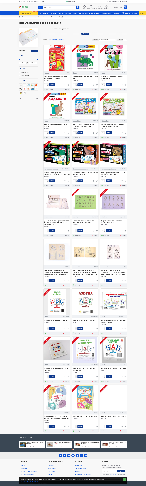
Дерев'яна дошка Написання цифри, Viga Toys (111, 221)
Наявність (23, 69)
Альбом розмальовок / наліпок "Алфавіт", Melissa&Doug (84, 125)
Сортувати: (95, 39)
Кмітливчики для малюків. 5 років (113, 416)
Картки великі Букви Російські (84, 320)
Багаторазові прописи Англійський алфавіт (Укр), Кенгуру (57, 173)
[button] (72, 449)
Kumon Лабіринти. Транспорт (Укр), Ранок (86, 77)
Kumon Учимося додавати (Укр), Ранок (56, 125)
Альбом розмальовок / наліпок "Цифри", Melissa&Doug (112, 125)
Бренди (22, 81)
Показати (120, 39)
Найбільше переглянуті (27, 437)
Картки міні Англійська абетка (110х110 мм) (84, 369)
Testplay (47, 73)
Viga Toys (75, 217)
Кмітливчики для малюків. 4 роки (85, 416)
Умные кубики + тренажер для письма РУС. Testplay (55, 77)
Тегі (20, 98)
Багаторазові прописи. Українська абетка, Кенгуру (85, 173)
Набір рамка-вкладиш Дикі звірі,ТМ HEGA (90, 442)
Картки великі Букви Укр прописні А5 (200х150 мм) (113, 321)
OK (124, 479)
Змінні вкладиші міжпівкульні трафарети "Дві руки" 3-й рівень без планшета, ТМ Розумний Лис (113, 272)
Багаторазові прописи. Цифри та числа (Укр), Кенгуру (113, 173)
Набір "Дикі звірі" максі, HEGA (117, 442)
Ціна (21, 56)
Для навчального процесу (29, 16)
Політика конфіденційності (29, 481)
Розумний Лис (49, 217)
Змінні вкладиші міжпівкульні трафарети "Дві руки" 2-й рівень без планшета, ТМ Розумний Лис (85, 272)
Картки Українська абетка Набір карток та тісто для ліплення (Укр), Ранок (57, 418)
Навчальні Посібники (43, 16)
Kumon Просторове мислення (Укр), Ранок (112, 77)
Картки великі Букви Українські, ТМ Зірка (56, 369)
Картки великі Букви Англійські (56, 320)
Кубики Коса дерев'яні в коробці (62, 442)
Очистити (35, 51)
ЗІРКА (46, 316)
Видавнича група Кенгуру (52, 169)
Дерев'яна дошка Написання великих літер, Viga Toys (83, 221)
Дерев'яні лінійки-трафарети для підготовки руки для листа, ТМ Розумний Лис (56, 222)
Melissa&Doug (77, 121)
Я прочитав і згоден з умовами (114, 474)
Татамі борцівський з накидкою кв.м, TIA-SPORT (35, 442)
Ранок (75, 73)
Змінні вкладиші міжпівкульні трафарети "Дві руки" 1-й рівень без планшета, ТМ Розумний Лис (56, 272)
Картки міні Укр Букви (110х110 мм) (113, 368)
